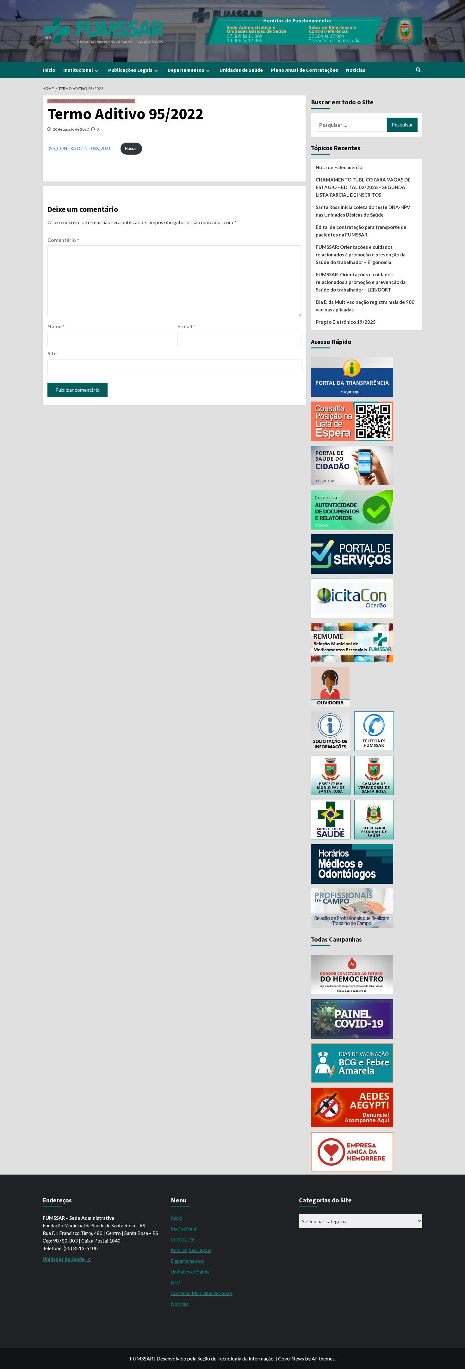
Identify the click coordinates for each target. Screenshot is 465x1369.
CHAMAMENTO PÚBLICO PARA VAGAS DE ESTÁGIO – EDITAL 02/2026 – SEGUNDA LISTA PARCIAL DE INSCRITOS (363, 187)
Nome (56, 326)
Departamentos (186, 70)
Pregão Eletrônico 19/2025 (346, 322)
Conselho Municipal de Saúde (201, 1293)
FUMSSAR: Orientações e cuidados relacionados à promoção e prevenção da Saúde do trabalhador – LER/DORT (361, 282)
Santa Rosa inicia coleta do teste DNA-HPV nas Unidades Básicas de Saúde (363, 211)
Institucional (78, 70)
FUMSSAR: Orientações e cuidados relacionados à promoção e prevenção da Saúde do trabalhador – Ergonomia (361, 254)
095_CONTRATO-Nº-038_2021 (79, 148)
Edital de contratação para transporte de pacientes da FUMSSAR (361, 230)
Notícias (355, 70)
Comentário (63, 240)
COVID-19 (182, 1239)
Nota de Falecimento (339, 167)
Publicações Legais (130, 70)
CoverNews (291, 1358)
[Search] (418, 70)
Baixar (131, 148)
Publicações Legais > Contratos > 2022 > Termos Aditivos (91, 101)
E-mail (186, 326)
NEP (175, 1282)
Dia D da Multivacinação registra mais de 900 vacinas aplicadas (365, 305)
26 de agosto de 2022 (71, 129)
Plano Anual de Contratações (304, 70)
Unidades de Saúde (241, 70)
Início (49, 70)
